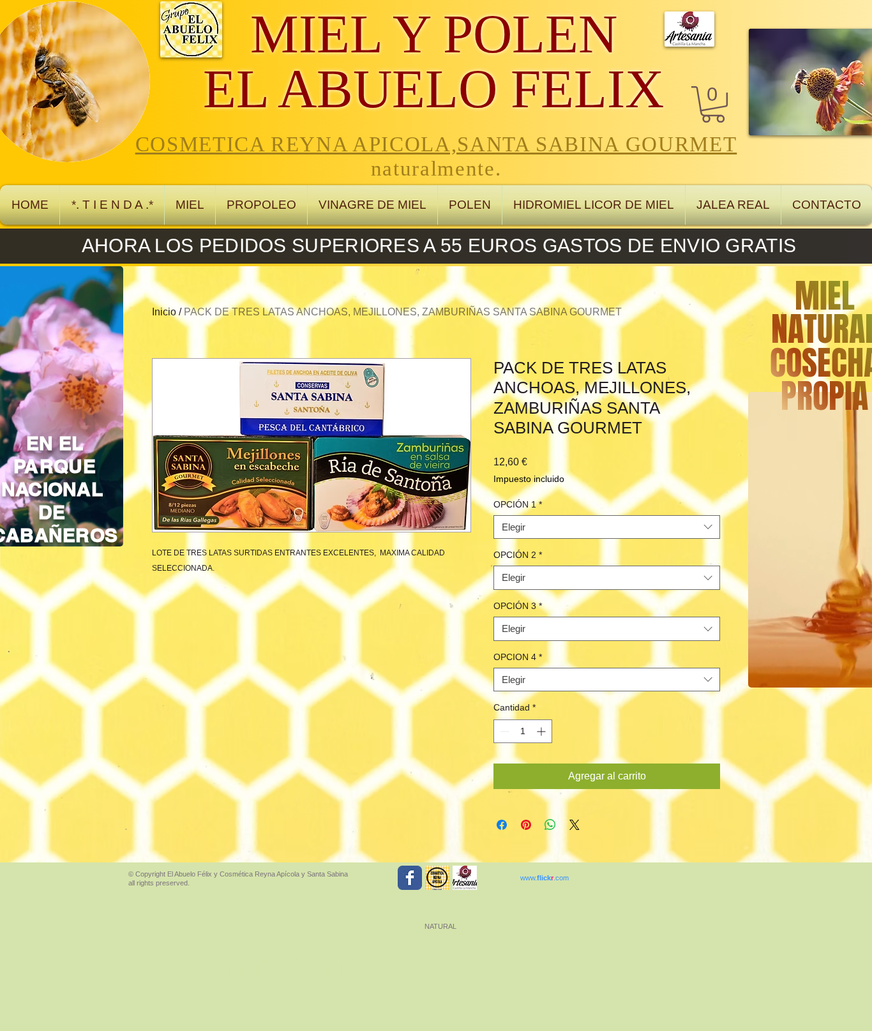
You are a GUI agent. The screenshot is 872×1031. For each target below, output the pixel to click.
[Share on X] (574, 824)
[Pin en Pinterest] (526, 824)
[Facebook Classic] (410, 878)
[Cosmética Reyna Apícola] (437, 878)
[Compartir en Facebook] (501, 824)
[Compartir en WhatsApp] (550, 824)
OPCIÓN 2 (517, 555)
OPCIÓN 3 (517, 606)
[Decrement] (503, 731)
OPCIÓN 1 (517, 504)
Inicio (164, 311)
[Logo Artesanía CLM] (465, 878)
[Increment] (542, 731)
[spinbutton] (522, 731)
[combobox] (606, 527)
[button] (713, 104)
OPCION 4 (517, 657)
